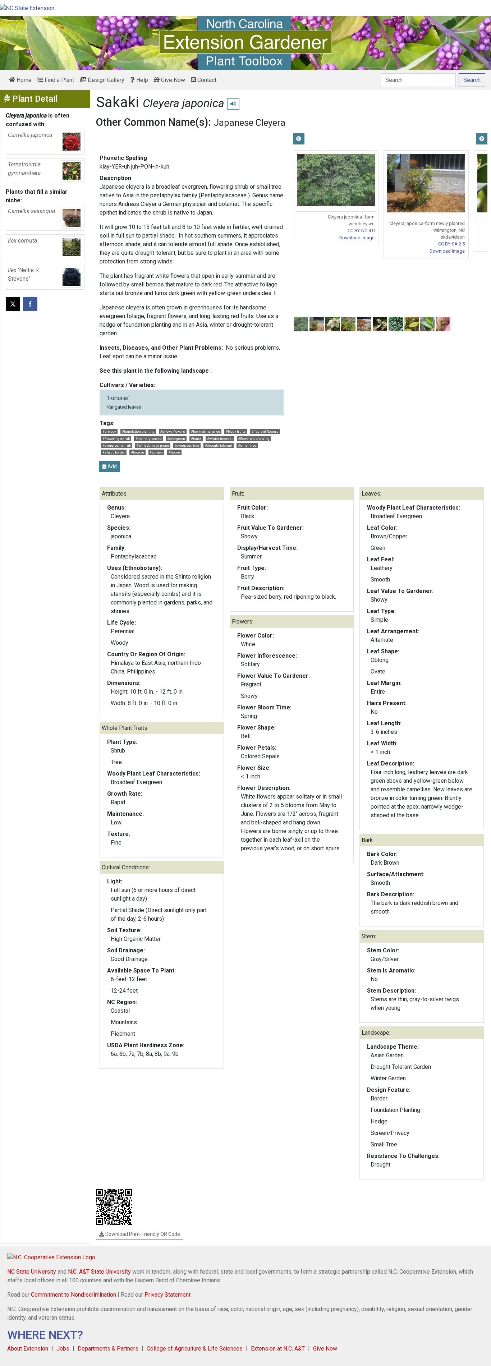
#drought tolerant (218, 445)
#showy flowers (172, 431)
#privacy (109, 431)
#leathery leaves (149, 439)
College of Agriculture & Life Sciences (195, 1348)
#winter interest (220, 439)
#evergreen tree (186, 445)
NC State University (31, 1271)
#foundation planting (138, 431)
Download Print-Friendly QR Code (142, 1234)
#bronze (137, 452)
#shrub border (113, 452)
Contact (206, 80)
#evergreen (176, 439)
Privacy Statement (167, 1294)
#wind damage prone (153, 445)
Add (111, 466)
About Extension (27, 1348)
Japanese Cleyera (249, 122)
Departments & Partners (108, 1348)
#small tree (247, 445)
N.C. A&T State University (99, 1271)
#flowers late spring (254, 439)
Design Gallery (105, 80)
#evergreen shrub (116, 445)
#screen (156, 452)
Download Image (357, 237)
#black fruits (236, 431)
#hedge (174, 452)
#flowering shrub (116, 439)
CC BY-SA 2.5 (451, 244)
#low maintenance (205, 431)
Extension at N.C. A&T (278, 1348)
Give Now (172, 80)
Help (141, 80)
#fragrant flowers (265, 431)
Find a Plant (58, 80)
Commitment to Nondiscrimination (73, 1294)
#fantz (196, 439)
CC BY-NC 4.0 (361, 230)
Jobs (62, 1348)
